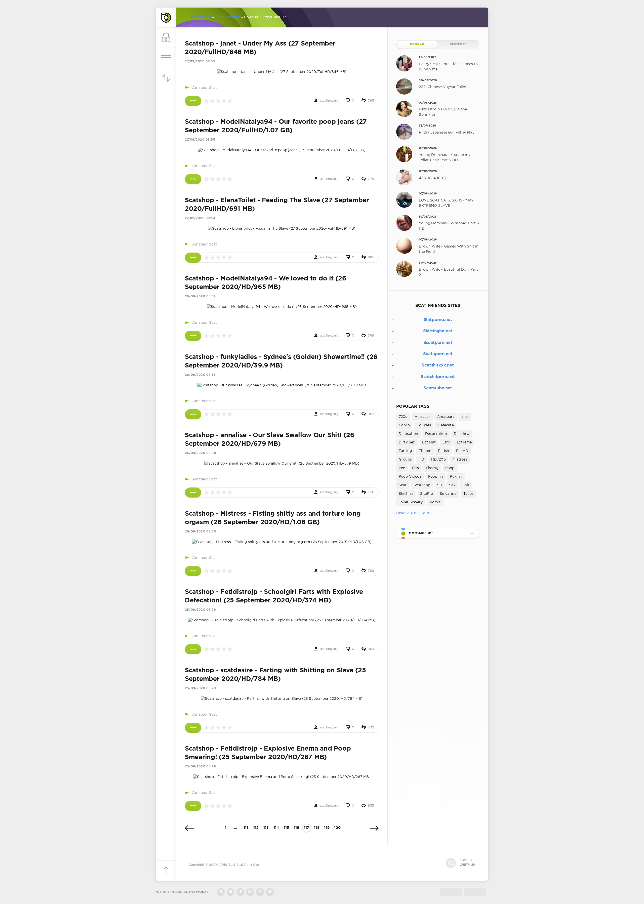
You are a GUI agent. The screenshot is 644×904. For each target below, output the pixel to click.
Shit (466, 485)
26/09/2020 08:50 (200, 453)
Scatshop (422, 485)
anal (465, 416)
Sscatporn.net (437, 343)
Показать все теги (412, 513)
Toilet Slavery (411, 502)
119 (327, 827)
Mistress (460, 459)
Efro (446, 442)
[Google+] (250, 892)
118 (316, 827)
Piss (415, 468)
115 (286, 827)
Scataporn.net (438, 354)
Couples (424, 425)
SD (439, 485)
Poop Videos (410, 476)
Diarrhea (461, 433)
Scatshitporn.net (438, 377)
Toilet (468, 493)
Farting (405, 451)
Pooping (435, 476)
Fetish (443, 451)
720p (403, 416)
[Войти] (166, 38)
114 (276, 827)
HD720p (438, 459)
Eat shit (429, 442)
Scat (403, 485)
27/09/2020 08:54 (200, 218)
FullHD (462, 451)
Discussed (458, 44)
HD (421, 459)
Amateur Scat (204, 87)
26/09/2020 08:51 (200, 296)
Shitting (406, 493)
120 (337, 827)
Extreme (464, 442)
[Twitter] (230, 892)
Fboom (425, 451)
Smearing (448, 493)
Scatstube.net (437, 388)
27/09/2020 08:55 (200, 61)
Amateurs (445, 416)
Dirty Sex (407, 442)
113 (266, 827)
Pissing (432, 468)
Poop (450, 468)
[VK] (221, 892)
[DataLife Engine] (166, 18)
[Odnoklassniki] (260, 892)
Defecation (408, 433)
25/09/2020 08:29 (200, 609)
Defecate (446, 425)
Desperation (436, 433)
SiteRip (426, 493)
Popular (417, 44)
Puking (456, 476)
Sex (452, 485)
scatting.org (328, 100)
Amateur (422, 416)
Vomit (435, 502)
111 (246, 827)
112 (256, 827)
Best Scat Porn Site (243, 865)
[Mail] (270, 892)
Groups (405, 459)
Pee (402, 468)
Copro (404, 425)
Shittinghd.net (438, 331)
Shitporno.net (438, 320)
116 (296, 827)
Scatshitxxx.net (438, 365)
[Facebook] (240, 892)
